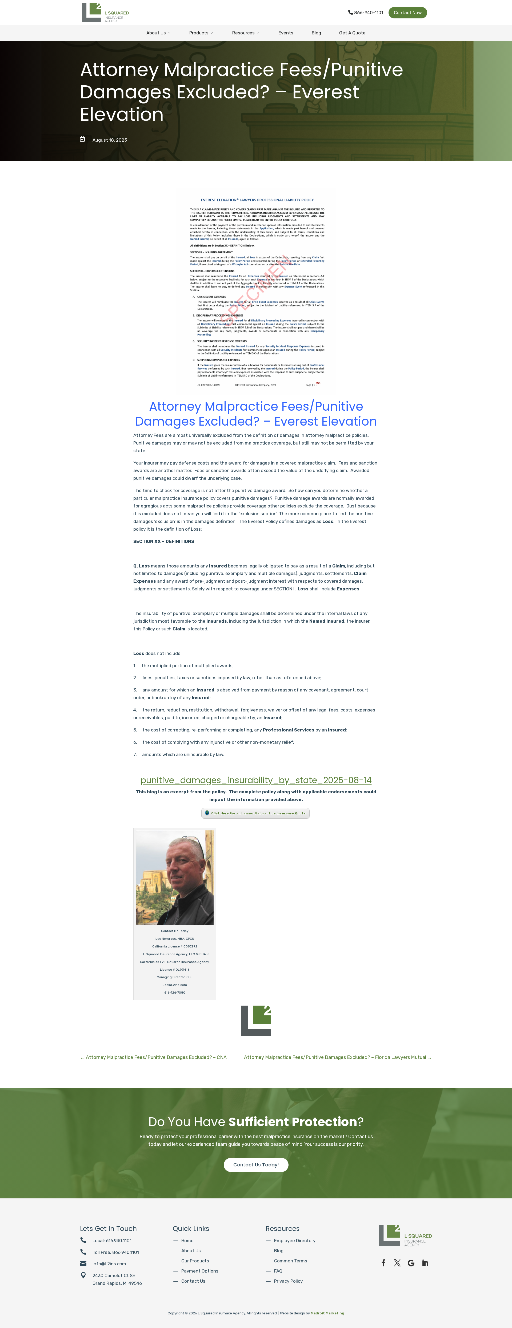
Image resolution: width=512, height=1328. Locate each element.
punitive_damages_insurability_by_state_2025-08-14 (256, 780)
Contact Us (193, 1281)
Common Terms (290, 1260)
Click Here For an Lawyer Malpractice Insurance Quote (258, 813)
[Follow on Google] (411, 1263)
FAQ (278, 1271)
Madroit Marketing (327, 1313)
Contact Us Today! (256, 1164)
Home (187, 1240)
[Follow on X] (397, 1263)
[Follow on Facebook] (383, 1263)
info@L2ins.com (109, 1263)
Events (285, 32)
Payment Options (199, 1271)
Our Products (195, 1260)
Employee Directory (294, 1240)
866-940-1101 (365, 12)
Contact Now (408, 12)
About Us (158, 32)
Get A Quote (352, 32)
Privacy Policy (288, 1281)
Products (201, 32)
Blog (316, 32)
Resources (246, 32)
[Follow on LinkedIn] (425, 1263)
